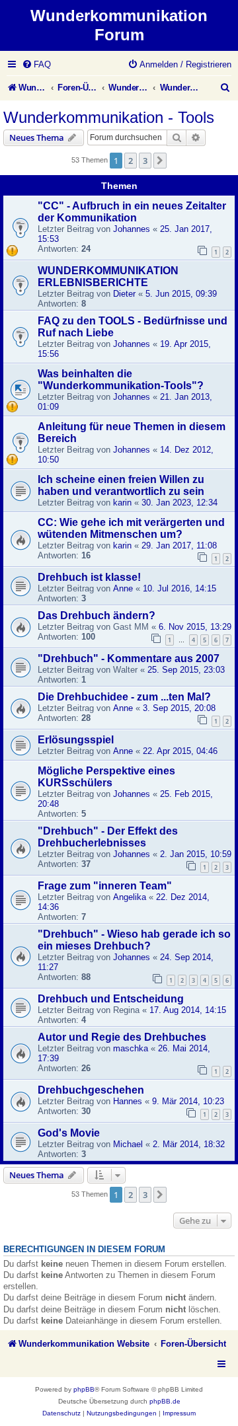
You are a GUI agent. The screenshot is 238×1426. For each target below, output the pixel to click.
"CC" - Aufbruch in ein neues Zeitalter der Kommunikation (132, 211)
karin (122, 502)
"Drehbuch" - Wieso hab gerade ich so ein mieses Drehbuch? (134, 940)
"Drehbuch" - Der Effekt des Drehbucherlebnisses (108, 836)
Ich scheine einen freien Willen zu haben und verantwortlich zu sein (121, 485)
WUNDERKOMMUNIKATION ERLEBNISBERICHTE (108, 276)
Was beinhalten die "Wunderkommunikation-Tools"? (121, 379)
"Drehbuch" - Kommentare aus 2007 (128, 658)
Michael (128, 1144)
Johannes (131, 229)
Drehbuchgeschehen (91, 1090)
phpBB (84, 1389)
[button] (160, 161)
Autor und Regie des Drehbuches (122, 1037)
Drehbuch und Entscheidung (111, 998)
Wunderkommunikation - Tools (108, 117)
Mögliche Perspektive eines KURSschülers (106, 776)
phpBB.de (164, 1401)
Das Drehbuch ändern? (96, 615)
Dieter (124, 294)
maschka (130, 1048)
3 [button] (145, 161)
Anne (123, 588)
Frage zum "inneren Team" (105, 885)
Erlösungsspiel (76, 739)
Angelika (129, 897)
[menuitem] (36, 64)
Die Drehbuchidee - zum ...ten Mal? (124, 696)
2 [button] (130, 161)
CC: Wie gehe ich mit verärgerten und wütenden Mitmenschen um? (131, 528)
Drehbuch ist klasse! (89, 577)
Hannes (127, 1101)
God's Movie (69, 1133)
